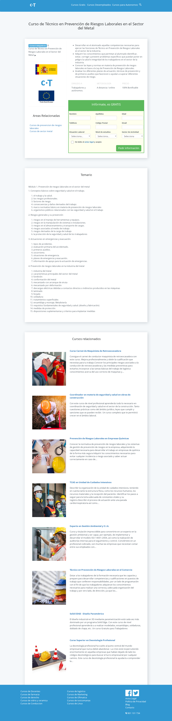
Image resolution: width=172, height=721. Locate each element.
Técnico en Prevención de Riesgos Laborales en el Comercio (101, 569)
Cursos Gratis (78, 4)
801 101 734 (134, 713)
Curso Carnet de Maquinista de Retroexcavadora (95, 350)
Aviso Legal (130, 698)
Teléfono (73, 123)
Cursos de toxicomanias (78, 700)
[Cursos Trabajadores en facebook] (128, 695)
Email (124, 123)
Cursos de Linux (75, 703)
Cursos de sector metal (41, 131)
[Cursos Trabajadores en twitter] (136, 695)
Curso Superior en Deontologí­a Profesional (92, 640)
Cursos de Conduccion (31, 703)
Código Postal (102, 123)
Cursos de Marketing (77, 694)
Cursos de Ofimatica (77, 697)
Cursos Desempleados (99, 4)
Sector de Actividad (130, 132)
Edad (124, 114)
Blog (127, 704)
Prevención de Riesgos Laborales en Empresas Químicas (99, 438)
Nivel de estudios (103, 132)
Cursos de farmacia (30, 694)
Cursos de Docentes (30, 691)
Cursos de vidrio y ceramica (34, 700)
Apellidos (100, 114)
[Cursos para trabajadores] (32, 5)
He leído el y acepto (88, 142)
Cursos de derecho (30, 697)
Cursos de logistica (76, 691)
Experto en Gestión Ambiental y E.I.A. (89, 526)
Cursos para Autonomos (125, 4)
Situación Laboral (76, 132)
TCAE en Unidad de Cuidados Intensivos (90, 482)
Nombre (72, 114)
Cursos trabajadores (37, 46)
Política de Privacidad (135, 701)
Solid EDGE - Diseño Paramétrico (87, 613)
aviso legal (89, 142)
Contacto (129, 707)
